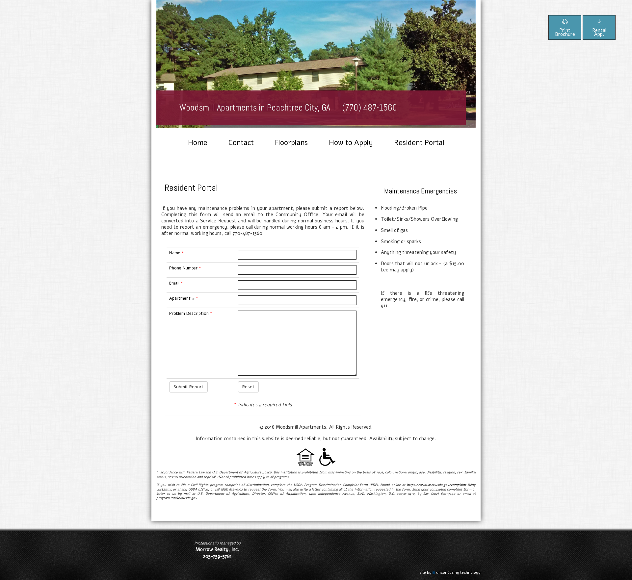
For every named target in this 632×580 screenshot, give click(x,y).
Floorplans (291, 143)
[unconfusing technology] (434, 572)
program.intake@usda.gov (176, 498)
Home (197, 143)
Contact (241, 143)
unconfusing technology (458, 572)
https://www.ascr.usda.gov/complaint (436, 485)
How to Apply (351, 143)
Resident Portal (419, 143)
